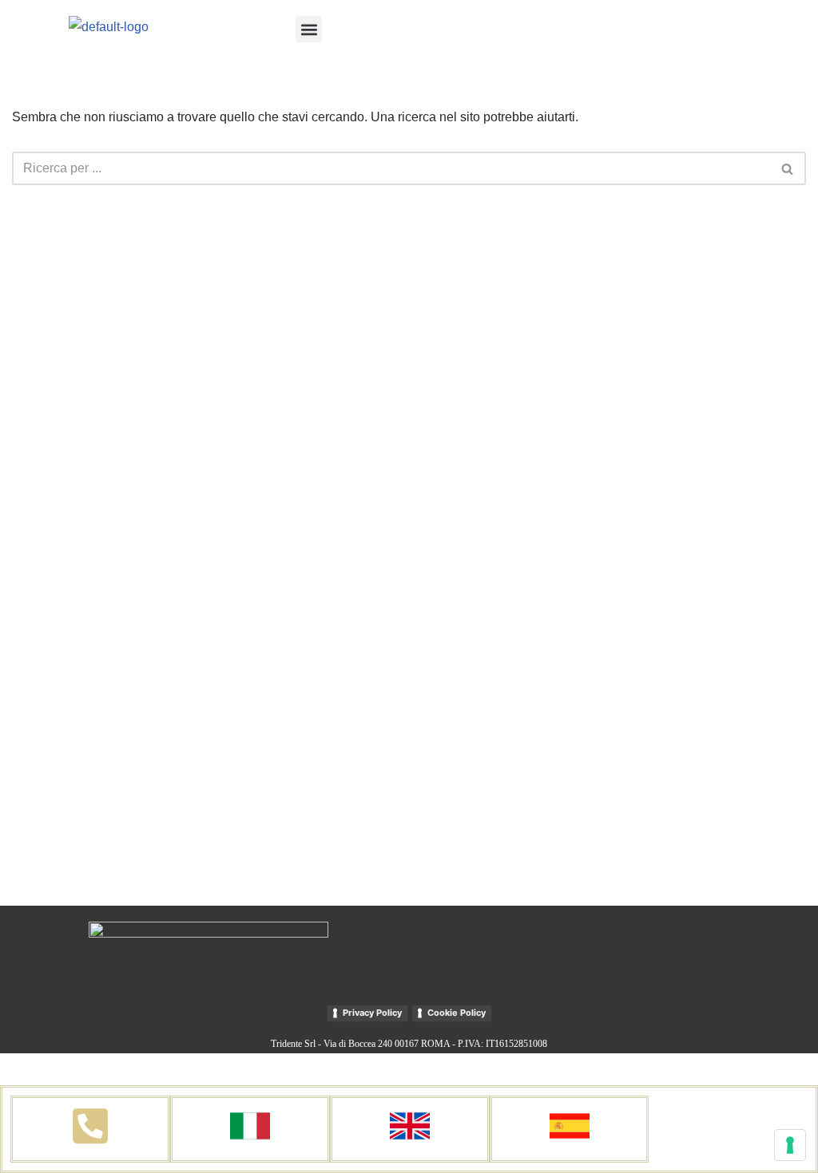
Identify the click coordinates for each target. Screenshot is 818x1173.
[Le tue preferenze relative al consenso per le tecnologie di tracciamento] (790, 1145)
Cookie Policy (456, 1012)
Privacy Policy (372, 1012)
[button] (309, 29)
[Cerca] (788, 168)
